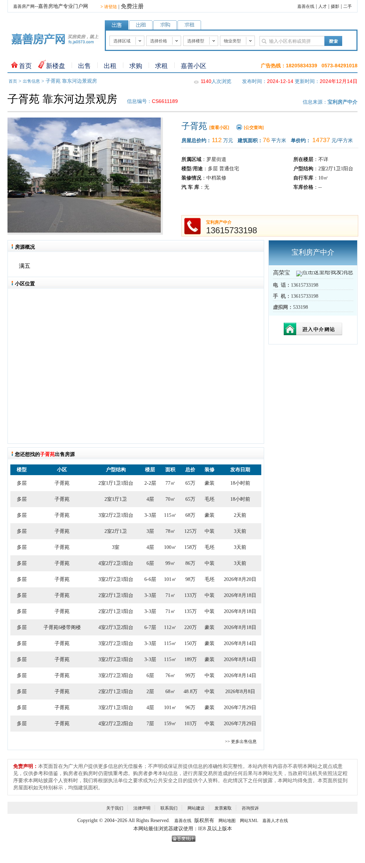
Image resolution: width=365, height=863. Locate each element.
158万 (190, 547)
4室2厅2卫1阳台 (115, 563)
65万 (190, 483)
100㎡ (170, 547)
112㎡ (170, 627)
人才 (322, 6)
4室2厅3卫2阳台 (115, 627)
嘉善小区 (193, 65)
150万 (190, 643)
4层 (150, 499)
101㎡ (170, 579)
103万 (190, 723)
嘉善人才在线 (275, 820)
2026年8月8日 (240, 691)
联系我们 (169, 808)
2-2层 (150, 483)
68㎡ (170, 691)
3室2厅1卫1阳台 (115, 707)
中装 (210, 531)
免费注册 (132, 6)
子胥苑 (62, 483)
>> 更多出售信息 (241, 741)
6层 (150, 563)
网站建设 (196, 808)
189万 (190, 659)
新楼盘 (55, 65)
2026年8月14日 (240, 643)
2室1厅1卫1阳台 (115, 483)
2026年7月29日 (240, 707)
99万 (190, 675)
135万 (190, 611)
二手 (347, 6)
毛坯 (210, 499)
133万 (190, 595)
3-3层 (150, 515)
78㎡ (170, 531)
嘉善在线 (305, 6)
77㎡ (170, 483)
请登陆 (109, 6)
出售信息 (31, 81)
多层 (22, 483)
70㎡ (170, 499)
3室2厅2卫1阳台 (115, 515)
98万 (190, 579)
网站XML (249, 820)
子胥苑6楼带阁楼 (62, 627)
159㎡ (170, 723)
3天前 (240, 531)
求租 (161, 65)
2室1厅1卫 (115, 499)
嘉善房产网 (24, 6)
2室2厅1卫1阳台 (115, 595)
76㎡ (170, 675)
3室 (115, 547)
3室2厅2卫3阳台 (115, 675)
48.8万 (190, 691)
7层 (150, 723)
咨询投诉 (250, 808)
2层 (150, 691)
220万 (190, 627)
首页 (25, 65)
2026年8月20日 (240, 579)
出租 (110, 65)
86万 (190, 563)
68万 (190, 515)
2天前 (240, 515)
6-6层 (150, 579)
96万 (190, 707)
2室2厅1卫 (115, 531)
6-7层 (150, 627)
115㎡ (170, 515)
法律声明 (141, 808)
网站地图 (227, 820)
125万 (190, 531)
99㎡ (170, 563)
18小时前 (240, 483)
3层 (150, 531)
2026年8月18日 (240, 595)
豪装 (210, 483)
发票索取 (223, 808)
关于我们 (114, 808)
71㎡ (170, 595)
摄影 (335, 6)
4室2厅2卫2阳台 (115, 723)
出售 (84, 65)
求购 (135, 65)
